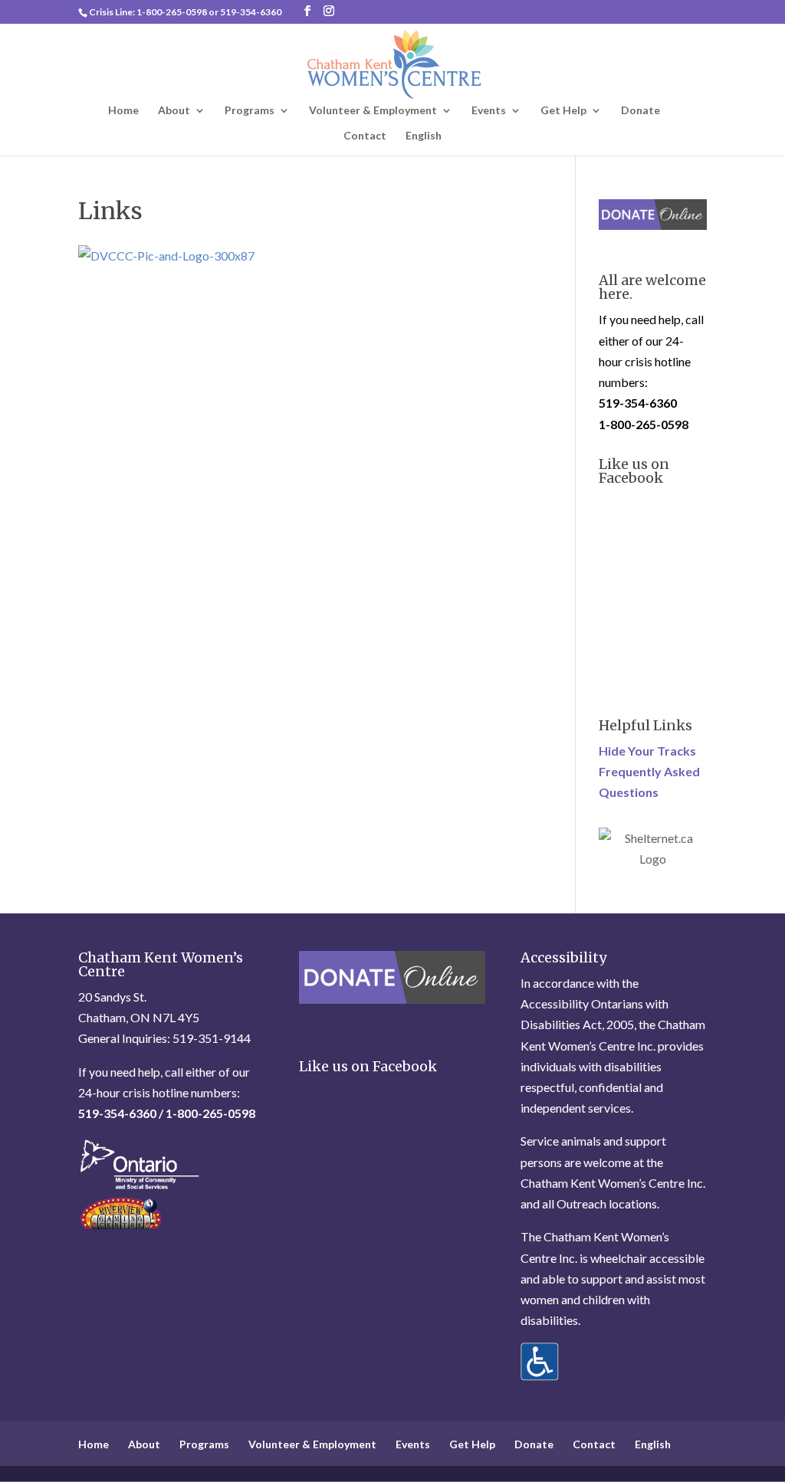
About (174, 110)
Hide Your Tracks (647, 750)
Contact (364, 136)
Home (123, 110)
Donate (640, 110)
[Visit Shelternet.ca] (653, 858)
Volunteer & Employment (373, 110)
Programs (249, 110)
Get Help (563, 110)
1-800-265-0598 (171, 12)
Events (488, 110)
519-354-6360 (250, 12)
